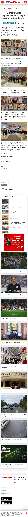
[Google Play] (14, 499)
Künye (2, 491)
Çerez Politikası (4, 488)
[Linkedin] (25, 479)
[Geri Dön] (2, 2)
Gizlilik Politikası (4, 487)
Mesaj (3, 166)
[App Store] (14, 502)
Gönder (4, 184)
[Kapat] (26, 513)
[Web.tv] (18, 483)
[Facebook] (15, 479)
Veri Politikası (3, 490)
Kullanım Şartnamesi (5, 493)
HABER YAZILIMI (4, 509)
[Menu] (25, 2)
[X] (18, 479)
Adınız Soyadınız (6, 161)
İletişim (2, 494)
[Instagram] (21, 479)
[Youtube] (15, 483)
